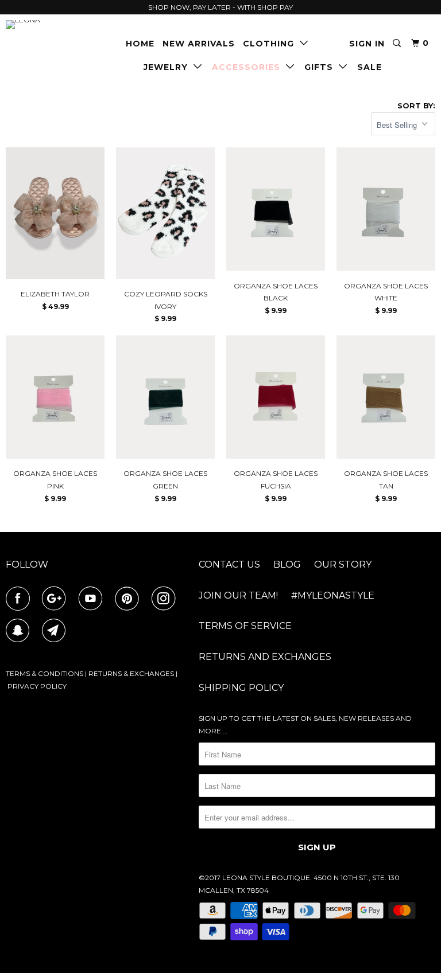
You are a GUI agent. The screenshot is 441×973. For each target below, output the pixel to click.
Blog (287, 564)
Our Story (343, 564)
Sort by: (416, 105)
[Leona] (41, 24)
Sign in (367, 43)
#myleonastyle (332, 595)
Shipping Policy (241, 687)
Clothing (271, 43)
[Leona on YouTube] (93, 599)
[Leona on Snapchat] (20, 631)
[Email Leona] (56, 631)
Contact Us (229, 564)
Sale (369, 67)
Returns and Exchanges (265, 656)
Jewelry (169, 67)
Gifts (321, 67)
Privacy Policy (37, 686)
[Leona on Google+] (56, 599)
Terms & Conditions (44, 673)
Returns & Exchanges (131, 673)
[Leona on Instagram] (166, 599)
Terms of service (245, 625)
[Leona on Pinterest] (129, 599)
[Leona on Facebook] (20, 599)
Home (140, 43)
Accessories (249, 67)
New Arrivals (199, 43)
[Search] (397, 43)
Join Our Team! (238, 595)
